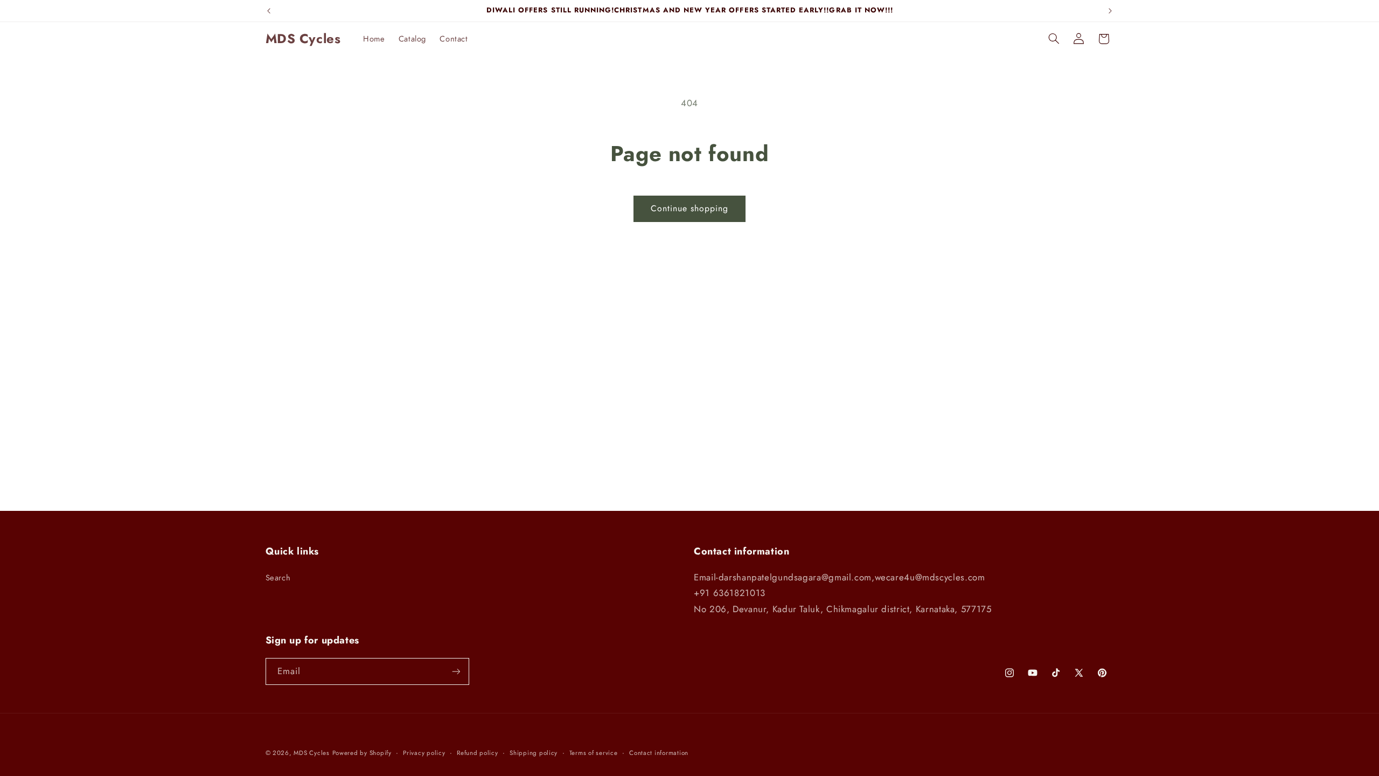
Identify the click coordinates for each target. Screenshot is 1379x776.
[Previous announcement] (269, 11)
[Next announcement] (1110, 11)
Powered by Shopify (362, 753)
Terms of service (593, 753)
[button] (1053, 38)
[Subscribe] (455, 671)
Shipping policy (534, 753)
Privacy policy (424, 753)
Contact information (658, 753)
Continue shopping (690, 208)
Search (278, 578)
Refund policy (477, 753)
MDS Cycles (311, 753)
